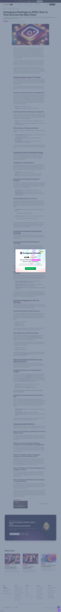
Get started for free (29, 268)
